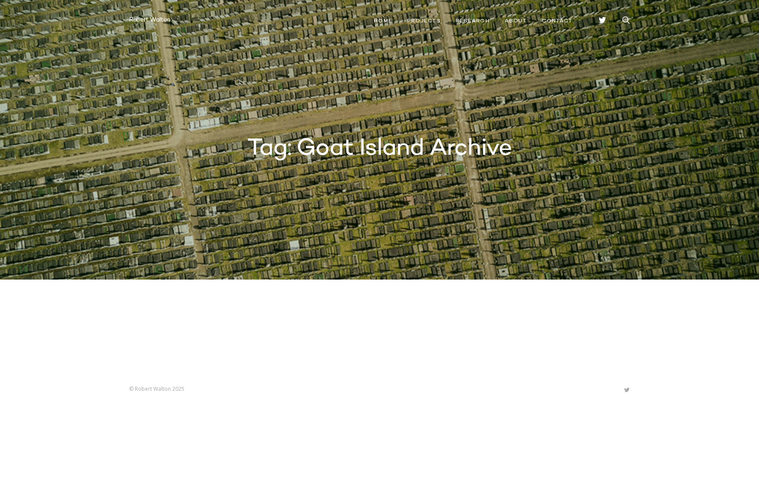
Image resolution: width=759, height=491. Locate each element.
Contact (557, 21)
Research (472, 21)
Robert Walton (149, 20)
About (516, 21)
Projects (424, 21)
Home (383, 21)
